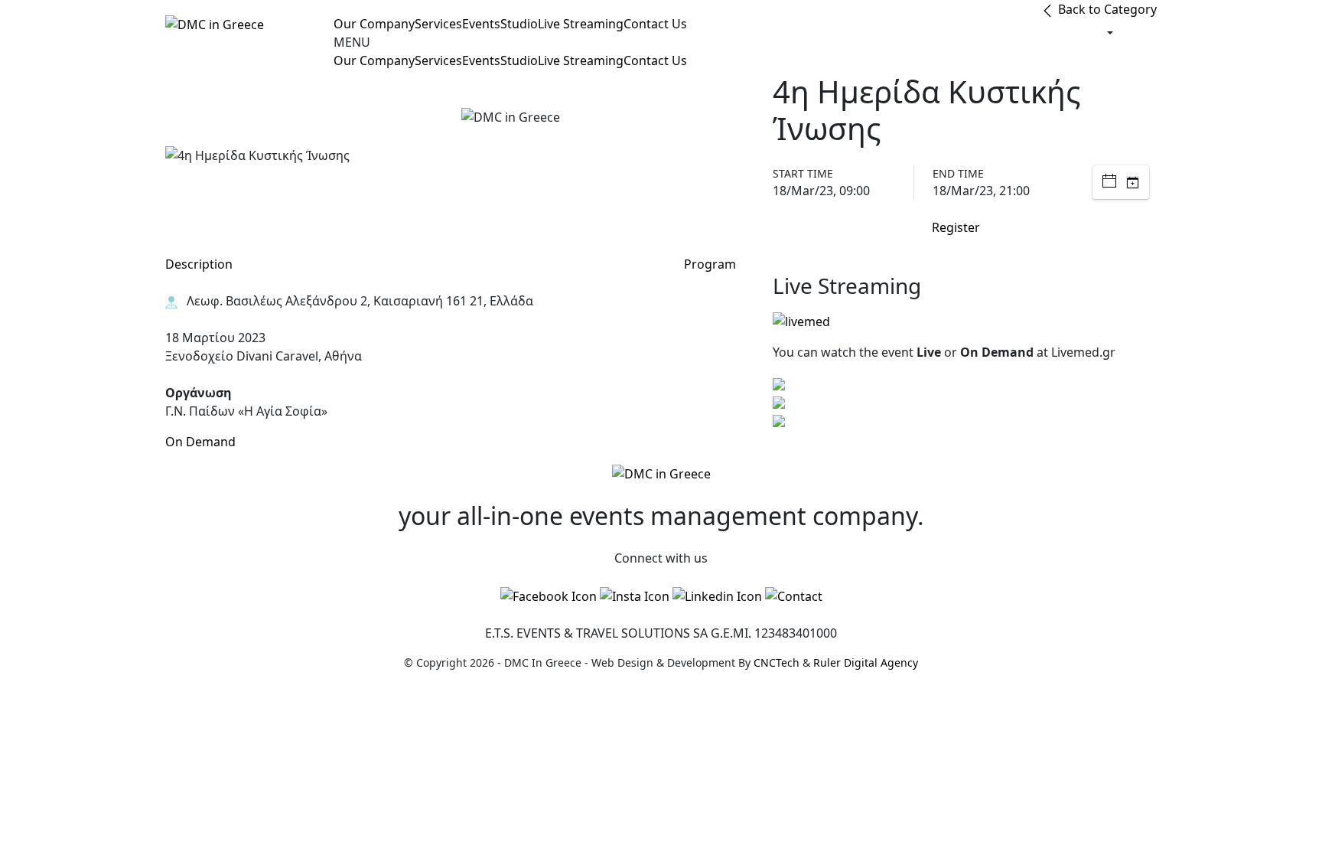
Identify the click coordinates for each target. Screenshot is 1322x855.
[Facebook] (548, 595)
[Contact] (793, 595)
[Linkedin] (717, 595)
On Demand (200, 441)
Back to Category (1106, 9)
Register (956, 227)
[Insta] (634, 595)
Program (710, 264)
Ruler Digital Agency (865, 662)
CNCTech (776, 662)
